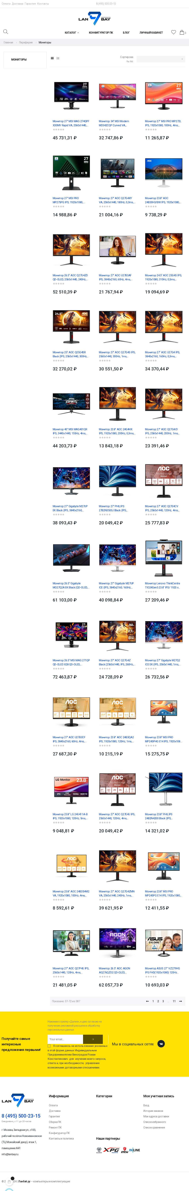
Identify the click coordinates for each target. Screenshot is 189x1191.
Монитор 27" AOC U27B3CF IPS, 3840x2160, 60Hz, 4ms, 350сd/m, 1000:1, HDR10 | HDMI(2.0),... (69, 739)
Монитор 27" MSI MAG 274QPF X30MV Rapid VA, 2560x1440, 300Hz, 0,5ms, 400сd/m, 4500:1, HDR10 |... (71, 123)
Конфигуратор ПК (59, 1133)
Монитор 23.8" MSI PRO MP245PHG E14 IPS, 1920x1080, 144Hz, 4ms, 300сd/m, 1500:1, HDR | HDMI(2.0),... (163, 739)
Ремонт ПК (55, 1127)
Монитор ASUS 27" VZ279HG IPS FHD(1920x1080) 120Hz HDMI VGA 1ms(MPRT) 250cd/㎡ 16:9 (163, 971)
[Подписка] (93, 1039)
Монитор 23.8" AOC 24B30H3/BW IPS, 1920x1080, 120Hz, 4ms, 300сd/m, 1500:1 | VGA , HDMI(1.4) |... (163, 200)
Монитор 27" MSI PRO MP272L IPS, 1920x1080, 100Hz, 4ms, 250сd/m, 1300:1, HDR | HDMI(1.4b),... (163, 123)
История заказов (153, 1110)
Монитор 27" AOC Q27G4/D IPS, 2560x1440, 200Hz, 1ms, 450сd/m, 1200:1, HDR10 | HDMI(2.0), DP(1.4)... (161, 431)
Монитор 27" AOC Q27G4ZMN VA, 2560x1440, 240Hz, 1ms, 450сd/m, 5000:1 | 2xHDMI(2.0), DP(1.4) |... (117, 894)
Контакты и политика (61, 1138)
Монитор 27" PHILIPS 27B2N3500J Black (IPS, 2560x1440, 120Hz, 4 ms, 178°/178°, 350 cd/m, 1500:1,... (116, 508)
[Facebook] (161, 1043)
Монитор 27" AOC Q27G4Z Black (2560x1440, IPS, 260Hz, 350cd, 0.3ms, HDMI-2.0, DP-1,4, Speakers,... (117, 662)
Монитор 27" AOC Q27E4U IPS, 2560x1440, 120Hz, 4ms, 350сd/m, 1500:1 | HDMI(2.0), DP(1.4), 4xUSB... (117, 816)
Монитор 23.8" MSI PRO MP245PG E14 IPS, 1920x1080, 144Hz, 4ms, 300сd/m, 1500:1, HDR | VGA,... (162, 894)
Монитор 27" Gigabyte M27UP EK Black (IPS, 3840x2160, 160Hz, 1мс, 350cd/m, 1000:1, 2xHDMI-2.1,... (70, 508)
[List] (58, 58)
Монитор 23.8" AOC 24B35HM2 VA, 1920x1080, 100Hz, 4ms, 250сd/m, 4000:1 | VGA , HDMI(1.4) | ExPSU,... (71, 894)
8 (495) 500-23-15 (106, 3)
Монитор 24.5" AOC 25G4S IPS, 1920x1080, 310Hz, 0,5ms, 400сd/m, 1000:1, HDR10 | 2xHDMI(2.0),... (163, 277)
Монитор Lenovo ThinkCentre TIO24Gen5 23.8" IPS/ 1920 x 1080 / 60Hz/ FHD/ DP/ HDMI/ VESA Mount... (162, 586)
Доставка (17, 3)
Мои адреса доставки (156, 1116)
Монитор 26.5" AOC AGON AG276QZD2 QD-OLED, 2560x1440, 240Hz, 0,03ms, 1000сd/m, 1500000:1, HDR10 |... (117, 971)
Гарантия (30, 3)
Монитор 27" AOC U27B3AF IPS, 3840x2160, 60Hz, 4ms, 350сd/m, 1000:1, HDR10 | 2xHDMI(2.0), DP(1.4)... (115, 277)
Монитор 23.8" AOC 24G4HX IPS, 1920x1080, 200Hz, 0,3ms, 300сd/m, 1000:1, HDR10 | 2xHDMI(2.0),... (116, 431)
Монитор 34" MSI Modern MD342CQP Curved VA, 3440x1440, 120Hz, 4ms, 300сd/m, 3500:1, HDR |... (114, 123)
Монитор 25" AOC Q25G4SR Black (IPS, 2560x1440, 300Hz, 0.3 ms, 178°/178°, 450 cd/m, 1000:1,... (70, 354)
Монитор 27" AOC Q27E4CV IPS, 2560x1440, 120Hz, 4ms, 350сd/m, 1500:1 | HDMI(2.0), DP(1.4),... (161, 508)
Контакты (43, 3)
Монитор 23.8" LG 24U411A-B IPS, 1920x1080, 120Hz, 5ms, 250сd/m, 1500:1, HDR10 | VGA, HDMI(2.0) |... (71, 816)
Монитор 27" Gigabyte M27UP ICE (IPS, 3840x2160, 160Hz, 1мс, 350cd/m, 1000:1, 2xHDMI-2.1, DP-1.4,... (117, 586)
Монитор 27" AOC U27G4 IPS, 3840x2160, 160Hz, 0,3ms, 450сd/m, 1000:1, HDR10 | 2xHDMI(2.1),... (162, 354)
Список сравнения (154, 1127)
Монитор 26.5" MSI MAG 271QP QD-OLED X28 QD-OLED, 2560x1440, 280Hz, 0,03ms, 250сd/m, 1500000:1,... (71, 662)
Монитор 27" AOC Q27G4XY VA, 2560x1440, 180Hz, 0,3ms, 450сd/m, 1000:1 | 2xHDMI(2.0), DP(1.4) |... (117, 200)
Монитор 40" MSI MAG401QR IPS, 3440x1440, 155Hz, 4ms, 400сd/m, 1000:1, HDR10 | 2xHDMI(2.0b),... (70, 431)
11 (174, 1001)
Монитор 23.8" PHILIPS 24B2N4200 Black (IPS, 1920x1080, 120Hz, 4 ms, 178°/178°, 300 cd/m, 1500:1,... (162, 816)
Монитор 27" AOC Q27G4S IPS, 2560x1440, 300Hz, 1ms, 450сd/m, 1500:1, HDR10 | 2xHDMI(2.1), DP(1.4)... (117, 354)
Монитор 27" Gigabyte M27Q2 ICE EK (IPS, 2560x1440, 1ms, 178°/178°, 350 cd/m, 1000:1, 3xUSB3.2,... (162, 662)
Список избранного (154, 1121)
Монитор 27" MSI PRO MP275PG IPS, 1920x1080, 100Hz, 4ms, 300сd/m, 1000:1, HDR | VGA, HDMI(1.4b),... (70, 200)
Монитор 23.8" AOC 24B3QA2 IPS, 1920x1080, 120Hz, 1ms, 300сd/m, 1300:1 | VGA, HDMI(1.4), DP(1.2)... (116, 739)
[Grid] (52, 58)
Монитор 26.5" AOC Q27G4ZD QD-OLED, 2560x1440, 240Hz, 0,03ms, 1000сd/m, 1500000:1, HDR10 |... (70, 277)
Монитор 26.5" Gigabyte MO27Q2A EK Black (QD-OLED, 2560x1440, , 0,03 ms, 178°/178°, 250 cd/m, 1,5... (70, 586)
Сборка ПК (55, 1121)
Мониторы (19, 59)
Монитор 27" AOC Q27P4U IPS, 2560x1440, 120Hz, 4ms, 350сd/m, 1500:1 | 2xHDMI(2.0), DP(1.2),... (71, 971)
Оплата (6, 3)
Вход (146, 1105)
